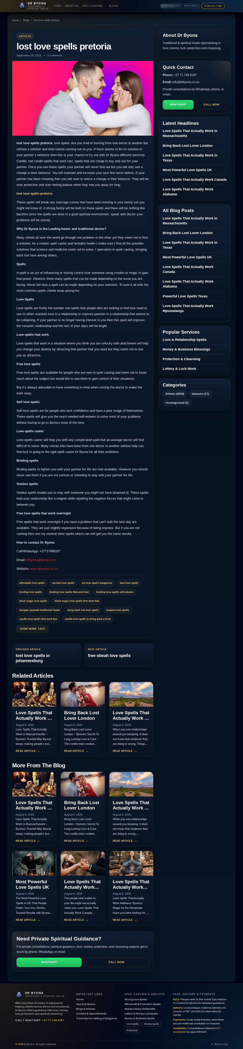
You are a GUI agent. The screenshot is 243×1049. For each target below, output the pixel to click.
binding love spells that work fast (69, 592)
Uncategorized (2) (177, 402)
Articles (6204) (175, 393)
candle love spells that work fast (38, 619)
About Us (71, 5)
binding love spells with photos (114, 592)
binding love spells (30, 592)
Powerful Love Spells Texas (185, 296)
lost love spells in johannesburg (33, 658)
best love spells (129, 582)
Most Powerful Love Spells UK (32, 884)
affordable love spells (32, 582)
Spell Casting (92, 5)
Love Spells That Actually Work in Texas (131, 718)
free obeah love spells (109, 655)
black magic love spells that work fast (77, 601)
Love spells (133, 1023)
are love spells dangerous (97, 582)
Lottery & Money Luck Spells (141, 1013)
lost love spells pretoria (34, 193)
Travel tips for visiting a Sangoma (96, 1018)
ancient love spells (63, 582)
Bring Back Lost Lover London (81, 715)
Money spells (151, 1023)
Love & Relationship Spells (185, 340)
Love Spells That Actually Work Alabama (131, 887)
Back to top (221, 1044)
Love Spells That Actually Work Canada (82, 887)
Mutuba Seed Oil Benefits (140, 1008)
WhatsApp (49, 962)
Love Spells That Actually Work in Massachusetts (34, 718)
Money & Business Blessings (186, 349)
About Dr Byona (85, 1004)
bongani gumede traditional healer (39, 610)
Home (57, 5)
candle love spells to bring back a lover (88, 619)
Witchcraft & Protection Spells (143, 1004)
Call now (116, 962)
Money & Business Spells (140, 1018)
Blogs (113, 5)
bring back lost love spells (83, 610)
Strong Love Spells (136, 999)
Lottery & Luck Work (179, 369)
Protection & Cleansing (181, 359)
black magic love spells (33, 601)
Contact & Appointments (91, 1013)
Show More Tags (32, 628)
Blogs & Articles (85, 1008)
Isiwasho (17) (200, 393)
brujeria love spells (117, 610)
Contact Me (213, 5)
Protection (132, 1030)
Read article (26, 751)
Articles (25, 36)
